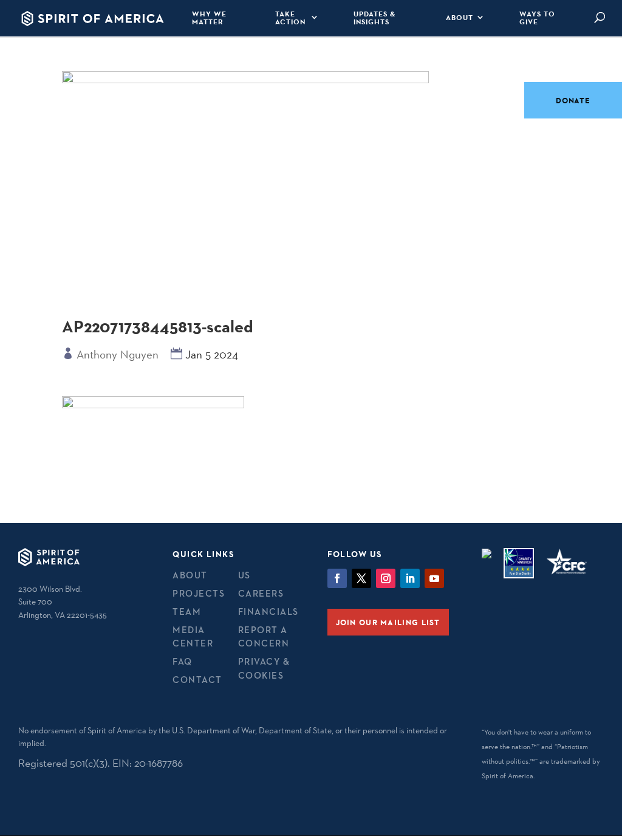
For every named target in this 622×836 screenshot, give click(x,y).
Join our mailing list (388, 622)
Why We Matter (209, 18)
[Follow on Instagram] (385, 578)
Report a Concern (264, 636)
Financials (268, 611)
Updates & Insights (374, 18)
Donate (573, 100)
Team (187, 611)
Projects (199, 593)
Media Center (193, 636)
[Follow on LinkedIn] (410, 578)
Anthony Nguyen (118, 354)
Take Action (290, 18)
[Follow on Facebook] (337, 578)
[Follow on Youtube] (434, 578)
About (459, 17)
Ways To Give (537, 18)
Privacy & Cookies (264, 668)
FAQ (183, 661)
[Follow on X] (361, 578)
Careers (261, 593)
